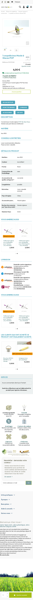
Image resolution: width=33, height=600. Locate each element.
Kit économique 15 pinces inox (23, 359)
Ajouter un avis (26, 66)
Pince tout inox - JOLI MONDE (5, 361)
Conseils (24, 413)
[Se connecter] (24, 7)
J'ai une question (16, 92)
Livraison (23, 107)
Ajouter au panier (21, 595)
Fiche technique (9, 107)
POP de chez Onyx (24, 122)
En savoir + (9, 477)
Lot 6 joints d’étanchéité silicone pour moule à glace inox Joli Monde (23, 244)
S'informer (24, 442)
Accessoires (7, 112)
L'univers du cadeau (24, 426)
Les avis (20, 112)
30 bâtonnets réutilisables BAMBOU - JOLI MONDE (8, 243)
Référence (5, 62)
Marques (17, 2)
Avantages (8, 426)
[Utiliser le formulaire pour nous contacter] (12, 2)
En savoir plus (8, 102)
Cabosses (8, 442)
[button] (15, 253)
